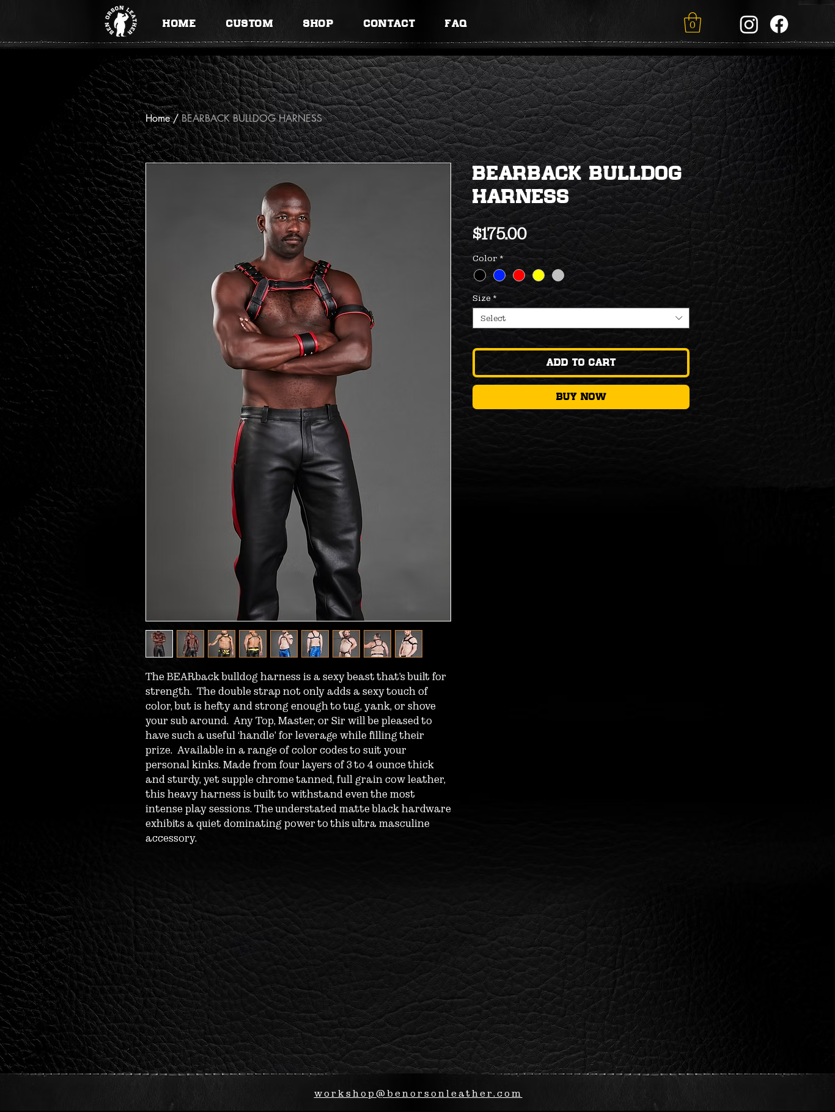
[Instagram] (749, 24)
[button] (692, 22)
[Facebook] (779, 24)
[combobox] (581, 318)
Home (157, 118)
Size (485, 298)
